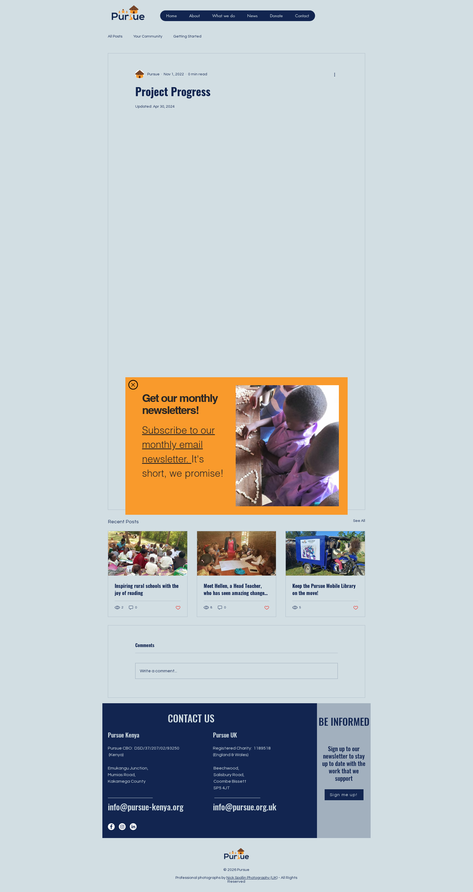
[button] (133, 385)
